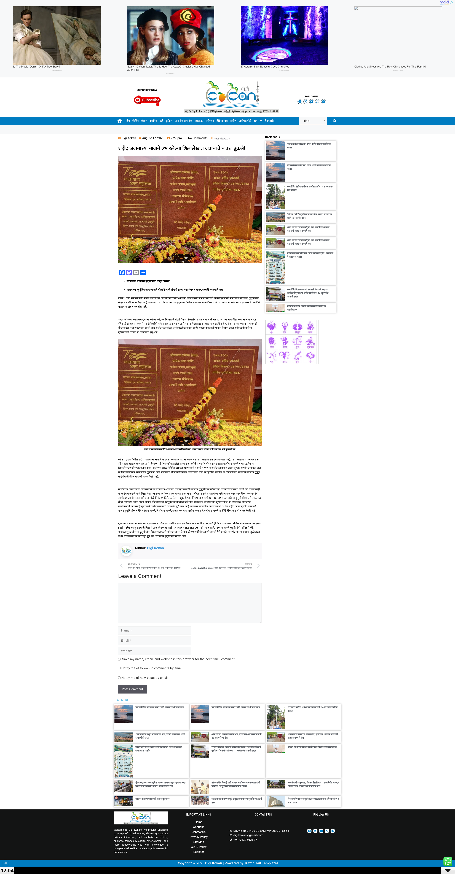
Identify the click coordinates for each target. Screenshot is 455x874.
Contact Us (198, 832)
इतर (256, 120)
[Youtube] (311, 101)
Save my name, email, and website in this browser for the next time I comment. (178, 659)
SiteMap (198, 842)
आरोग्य (233, 120)
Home (198, 822)
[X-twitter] (305, 101)
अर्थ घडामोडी (245, 120)
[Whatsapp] (317, 101)
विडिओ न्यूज (222, 120)
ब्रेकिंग (135, 120)
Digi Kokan (155, 548)
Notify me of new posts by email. (144, 677)
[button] (335, 121)
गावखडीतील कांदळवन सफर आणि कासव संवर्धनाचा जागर (159, 707)
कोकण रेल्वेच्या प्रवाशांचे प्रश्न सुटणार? (152, 798)
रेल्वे (161, 120)
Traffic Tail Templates (261, 863)
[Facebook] (300, 101)
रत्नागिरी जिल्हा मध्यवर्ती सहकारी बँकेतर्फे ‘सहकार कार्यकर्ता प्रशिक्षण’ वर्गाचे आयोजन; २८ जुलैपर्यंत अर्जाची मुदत (307, 293)
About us (198, 827)
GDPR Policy (199, 847)
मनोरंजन (210, 120)
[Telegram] (323, 101)
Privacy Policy (199, 837)
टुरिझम (169, 120)
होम (128, 120)
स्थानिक (153, 120)
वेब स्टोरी (269, 120)
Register (198, 852)
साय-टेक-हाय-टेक (183, 120)
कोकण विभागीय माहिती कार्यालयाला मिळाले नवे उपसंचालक (312, 747)
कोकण (144, 120)
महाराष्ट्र (199, 120)
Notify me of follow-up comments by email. (152, 668)
